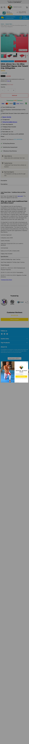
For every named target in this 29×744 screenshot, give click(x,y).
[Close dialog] (27, 362)
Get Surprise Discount (21, 376)
